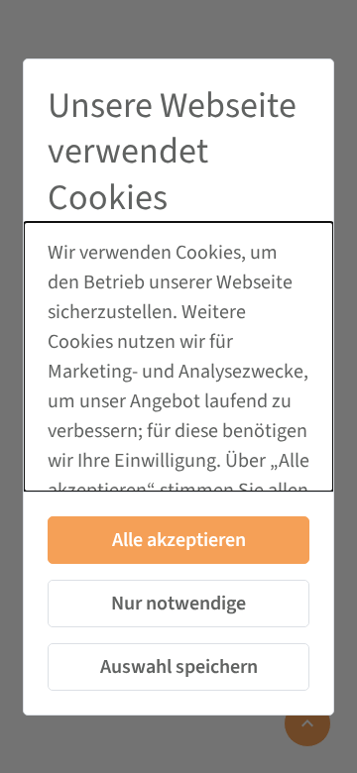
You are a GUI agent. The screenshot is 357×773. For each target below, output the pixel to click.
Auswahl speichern (179, 667)
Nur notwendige (178, 603)
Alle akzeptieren (179, 540)
